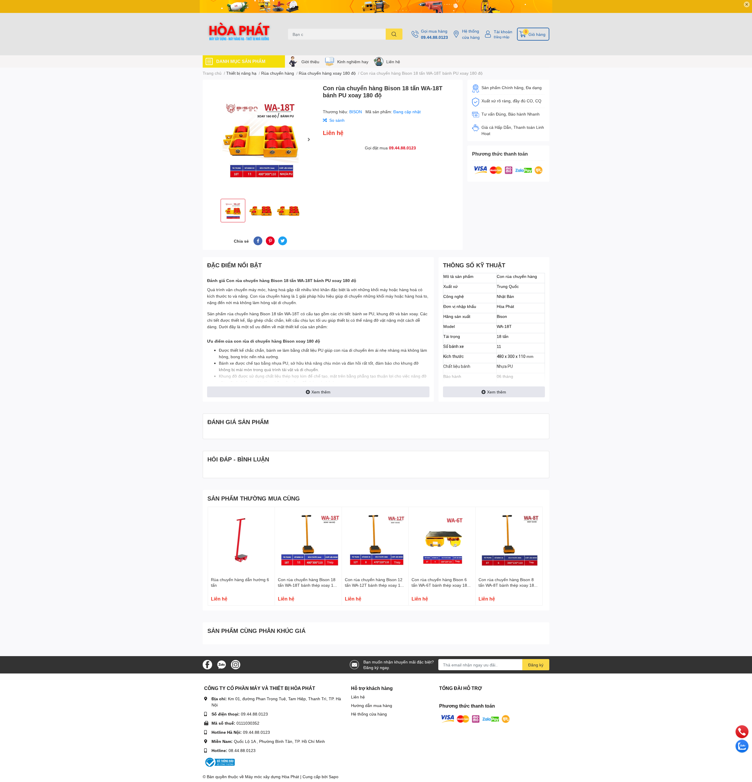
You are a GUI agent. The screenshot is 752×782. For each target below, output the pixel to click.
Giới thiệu (310, 61)
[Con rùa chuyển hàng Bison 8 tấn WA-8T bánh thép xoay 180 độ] (509, 540)
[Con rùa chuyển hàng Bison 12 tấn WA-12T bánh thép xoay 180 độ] (375, 540)
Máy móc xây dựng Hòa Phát (272, 776)
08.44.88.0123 (242, 750)
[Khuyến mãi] (376, 6)
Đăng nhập (501, 37)
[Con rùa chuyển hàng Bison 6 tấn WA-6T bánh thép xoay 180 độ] (442, 540)
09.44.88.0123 (434, 37)
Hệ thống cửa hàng (471, 34)
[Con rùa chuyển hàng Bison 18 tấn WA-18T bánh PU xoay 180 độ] (260, 139)
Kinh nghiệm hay (352, 61)
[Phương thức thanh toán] (508, 169)
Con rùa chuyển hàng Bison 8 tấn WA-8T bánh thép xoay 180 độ (507, 585)
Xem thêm (320, 391)
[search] (394, 34)
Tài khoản (503, 31)
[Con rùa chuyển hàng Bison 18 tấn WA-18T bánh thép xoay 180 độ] (308, 540)
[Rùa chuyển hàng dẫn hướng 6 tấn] (241, 540)
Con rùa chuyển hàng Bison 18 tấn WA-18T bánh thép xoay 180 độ (308, 585)
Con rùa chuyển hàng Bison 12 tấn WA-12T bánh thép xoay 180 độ (375, 585)
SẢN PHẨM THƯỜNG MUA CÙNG (253, 498)
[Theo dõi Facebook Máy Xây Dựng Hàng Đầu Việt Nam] (207, 664)
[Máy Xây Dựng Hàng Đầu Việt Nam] (239, 34)
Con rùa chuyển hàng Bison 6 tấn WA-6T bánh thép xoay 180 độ (440, 585)
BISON (356, 111)
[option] (260, 139)
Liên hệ (393, 61)
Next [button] (308, 139)
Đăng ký (535, 664)
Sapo (333, 776)
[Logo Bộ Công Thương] (219, 761)
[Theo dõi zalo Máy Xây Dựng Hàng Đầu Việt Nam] (221, 664)
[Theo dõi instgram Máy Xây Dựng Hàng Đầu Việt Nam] (235, 664)
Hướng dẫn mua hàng (371, 705)
